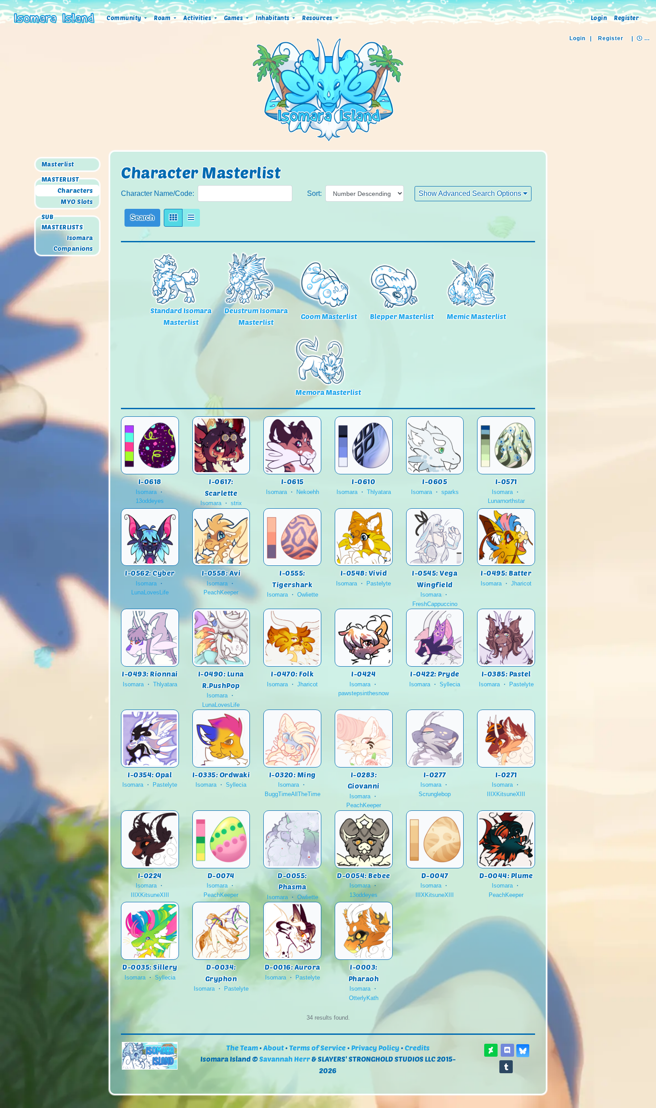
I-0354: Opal (150, 774)
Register (626, 17)
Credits (417, 1047)
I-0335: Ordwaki (221, 774)
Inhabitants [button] (273, 17)
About (273, 1047)
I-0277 (434, 774)
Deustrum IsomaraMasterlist (256, 316)
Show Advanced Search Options (471, 193)
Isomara (80, 237)
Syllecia (450, 684)
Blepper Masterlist (402, 316)
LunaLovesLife (150, 592)
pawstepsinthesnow (363, 693)
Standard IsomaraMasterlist (181, 316)
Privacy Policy (375, 1047)
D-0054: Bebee (363, 875)
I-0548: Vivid (363, 573)
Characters (75, 190)
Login (599, 17)
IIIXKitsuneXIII (506, 794)
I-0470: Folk (292, 673)
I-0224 (150, 875)
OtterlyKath (363, 998)
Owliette (307, 594)
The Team (242, 1047)
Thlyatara (379, 492)
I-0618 (150, 481)
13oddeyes (150, 501)
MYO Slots (77, 201)
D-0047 (434, 875)
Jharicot (521, 583)
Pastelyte (378, 583)
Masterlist (58, 164)
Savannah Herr (284, 1058)
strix (236, 503)
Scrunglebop (435, 794)
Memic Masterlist (476, 316)
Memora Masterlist (328, 392)
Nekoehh (307, 492)
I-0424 (363, 673)
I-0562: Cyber (150, 573)
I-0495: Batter (506, 573)
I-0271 (506, 774)
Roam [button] (163, 17)
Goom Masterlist (329, 316)
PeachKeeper (220, 592)
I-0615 (292, 481)
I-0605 (434, 481)
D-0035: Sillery (150, 967)
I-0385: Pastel (506, 673)
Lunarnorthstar (506, 501)
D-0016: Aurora (292, 967)
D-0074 (221, 875)
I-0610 (363, 481)
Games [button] (234, 17)
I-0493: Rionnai (150, 673)
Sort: (314, 193)
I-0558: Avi (221, 573)
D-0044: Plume (506, 875)
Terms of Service (317, 1047)
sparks (450, 492)
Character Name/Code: (157, 193)
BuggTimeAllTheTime (292, 794)
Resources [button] (318, 17)
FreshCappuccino (434, 604)
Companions (73, 248)
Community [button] (125, 17)
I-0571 (506, 481)
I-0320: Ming (292, 774)
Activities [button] (198, 17)
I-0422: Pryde (435, 673)
